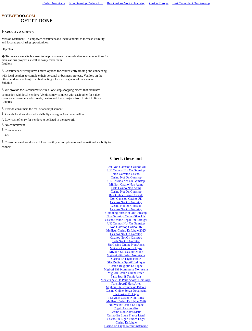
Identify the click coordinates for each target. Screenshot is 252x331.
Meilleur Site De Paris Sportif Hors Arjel (126, 280)
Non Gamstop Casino (126, 174)
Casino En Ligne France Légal (126, 315)
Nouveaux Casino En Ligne (126, 304)
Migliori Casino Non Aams (126, 184)
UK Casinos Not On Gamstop (126, 170)
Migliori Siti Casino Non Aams (126, 255)
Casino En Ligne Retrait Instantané (126, 326)
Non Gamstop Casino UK (126, 198)
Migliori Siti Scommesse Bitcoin (126, 287)
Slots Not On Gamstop (126, 241)
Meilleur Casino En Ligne (126, 248)
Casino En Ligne (126, 322)
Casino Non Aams (54, 3)
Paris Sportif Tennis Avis (126, 276)
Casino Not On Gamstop (126, 177)
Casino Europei (159, 3)
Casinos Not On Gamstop (126, 202)
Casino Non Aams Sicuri (126, 312)
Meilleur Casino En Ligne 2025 (126, 230)
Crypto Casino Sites (126, 308)
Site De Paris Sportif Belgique (126, 262)
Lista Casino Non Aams (126, 188)
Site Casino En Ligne (126, 294)
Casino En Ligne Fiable (126, 258)
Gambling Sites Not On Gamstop (126, 212)
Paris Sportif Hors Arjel (126, 283)
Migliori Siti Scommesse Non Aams (126, 269)
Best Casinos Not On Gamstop (126, 3)
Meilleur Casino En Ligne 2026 (126, 301)
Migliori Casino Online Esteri (126, 273)
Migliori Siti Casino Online (126, 251)
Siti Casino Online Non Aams (126, 244)
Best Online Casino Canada (126, 195)
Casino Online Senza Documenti (126, 290)
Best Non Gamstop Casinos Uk (126, 166)
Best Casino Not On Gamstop (191, 3)
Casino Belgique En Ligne (126, 266)
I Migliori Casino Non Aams (126, 297)
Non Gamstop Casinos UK (86, 3)
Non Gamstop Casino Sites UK (126, 216)
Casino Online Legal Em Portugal (126, 220)
